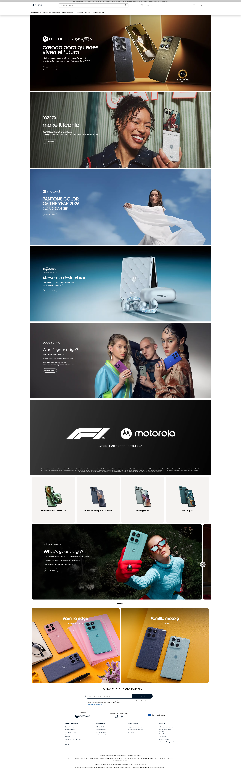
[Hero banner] (118, 437)
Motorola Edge (101, 727)
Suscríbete (148, 5)
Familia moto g (101, 729)
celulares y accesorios (166, 727)
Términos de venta (71, 742)
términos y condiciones (135, 729)
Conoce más (49, 214)
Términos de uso (70, 732)
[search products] (126, 5)
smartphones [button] (35, 12)
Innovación (56, 12)
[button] (47, 12)
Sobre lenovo (69, 727)
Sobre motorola (70, 729)
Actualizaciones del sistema (165, 730)
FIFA (107, 12)
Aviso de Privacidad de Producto (72, 735)
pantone (80, 12)
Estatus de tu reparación (167, 742)
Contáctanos (163, 736)
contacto (131, 732)
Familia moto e (101, 732)
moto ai (87, 12)
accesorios (47, 12)
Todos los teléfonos (102, 735)
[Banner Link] (120, 53)
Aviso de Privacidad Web (73, 739)
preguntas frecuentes (135, 727)
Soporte (199, 5)
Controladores (163, 734)
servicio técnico (67, 12)
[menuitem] (36, 13)
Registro (68, 744)
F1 (75, 12)
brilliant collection (98, 12)
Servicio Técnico (164, 739)
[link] (75, 630)
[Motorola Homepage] (37, 5)
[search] (91, 5)
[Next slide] (203, 564)
